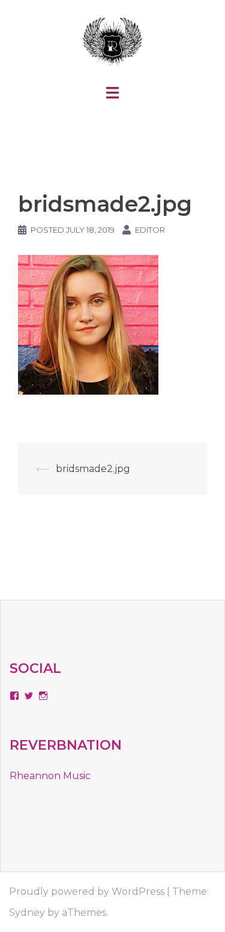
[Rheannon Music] (112, 41)
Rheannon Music (50, 775)
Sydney (27, 912)
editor (150, 229)
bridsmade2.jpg (93, 468)
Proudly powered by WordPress (86, 891)
